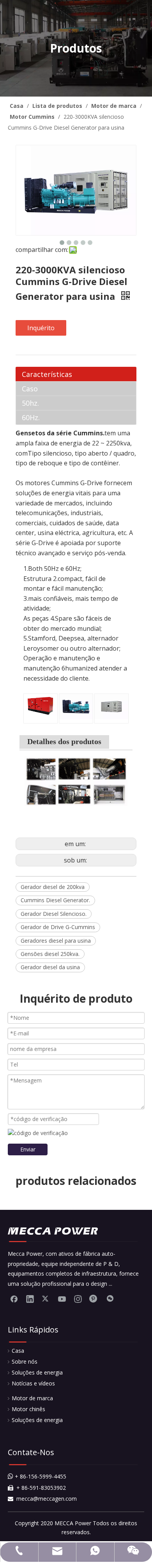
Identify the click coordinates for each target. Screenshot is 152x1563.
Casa (18, 1350)
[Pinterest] (94, 1298)
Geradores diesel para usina (56, 940)
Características (47, 374)
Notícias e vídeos (33, 1383)
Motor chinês (28, 1409)
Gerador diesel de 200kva (53, 887)
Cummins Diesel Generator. (55, 900)
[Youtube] (62, 1298)
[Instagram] (78, 1298)
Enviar (27, 1149)
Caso (30, 388)
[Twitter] (46, 1298)
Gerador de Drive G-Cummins (58, 927)
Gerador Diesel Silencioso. (54, 913)
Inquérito (41, 328)
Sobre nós (24, 1361)
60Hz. (31, 417)
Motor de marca (32, 1398)
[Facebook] (14, 1298)
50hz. (30, 403)
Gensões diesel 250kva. (50, 954)
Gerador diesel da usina (50, 967)
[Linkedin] (30, 1298)
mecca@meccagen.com (42, 1498)
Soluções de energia (37, 1372)
